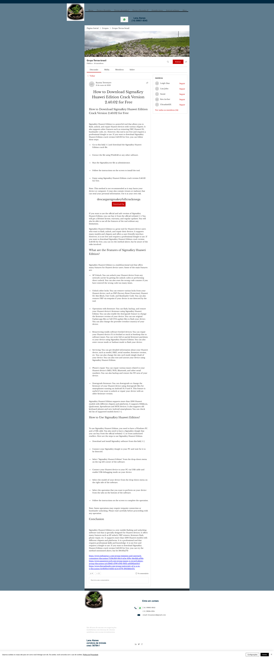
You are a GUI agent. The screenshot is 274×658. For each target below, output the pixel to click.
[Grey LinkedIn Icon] (136, 644)
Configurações (252, 654)
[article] (119, 332)
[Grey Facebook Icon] (142, 644)
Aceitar (264, 654)
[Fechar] (271, 654)
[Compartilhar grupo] (186, 61)
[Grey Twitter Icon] (139, 644)
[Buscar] (168, 62)
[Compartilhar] (147, 82)
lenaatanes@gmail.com (157, 615)
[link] (94, 70)
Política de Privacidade (90, 654)
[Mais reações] (98, 573)
